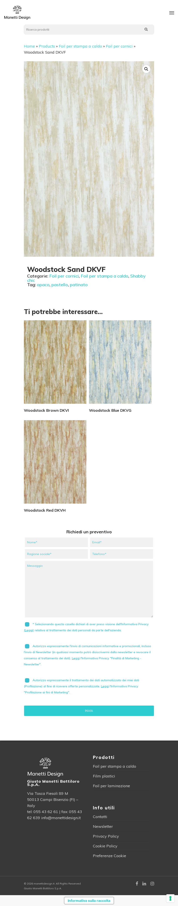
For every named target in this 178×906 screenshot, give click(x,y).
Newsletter (103, 826)
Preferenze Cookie (109, 855)
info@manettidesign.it (61, 817)
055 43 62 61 (45, 811)
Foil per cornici (119, 46)
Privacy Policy (106, 836)
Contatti (100, 816)
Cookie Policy (105, 845)
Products (47, 46)
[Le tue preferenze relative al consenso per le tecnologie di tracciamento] (170, 898)
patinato (79, 284)
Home (29, 46)
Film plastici (104, 776)
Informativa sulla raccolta (89, 900)
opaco (43, 284)
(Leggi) (29, 630)
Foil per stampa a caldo (80, 46)
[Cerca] (146, 30)
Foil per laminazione (111, 785)
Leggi (76, 658)
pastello (59, 284)
